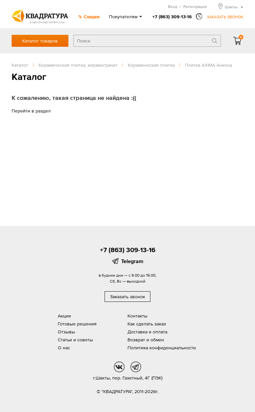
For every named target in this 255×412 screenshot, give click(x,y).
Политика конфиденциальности (162, 347)
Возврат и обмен (146, 339)
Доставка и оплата (147, 331)
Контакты (137, 315)
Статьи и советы (75, 339)
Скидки (92, 16)
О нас (64, 347)
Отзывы (66, 331)
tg (135, 367)
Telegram (132, 261)
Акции (64, 315)
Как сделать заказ (147, 323)
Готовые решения (77, 323)
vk (119, 367)
